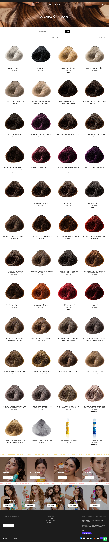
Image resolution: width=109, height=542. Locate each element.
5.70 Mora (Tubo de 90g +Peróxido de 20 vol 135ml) (94, 168)
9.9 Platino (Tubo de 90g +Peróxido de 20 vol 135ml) (41, 441)
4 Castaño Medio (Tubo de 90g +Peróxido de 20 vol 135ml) (94, 102)
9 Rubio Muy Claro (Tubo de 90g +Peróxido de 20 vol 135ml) (94, 372)
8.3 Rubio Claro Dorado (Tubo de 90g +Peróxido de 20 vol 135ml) (41, 372)
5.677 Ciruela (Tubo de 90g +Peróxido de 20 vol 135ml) (68, 168)
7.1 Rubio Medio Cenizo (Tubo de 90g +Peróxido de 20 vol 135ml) (68, 272)
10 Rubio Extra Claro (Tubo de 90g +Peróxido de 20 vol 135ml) (67, 68)
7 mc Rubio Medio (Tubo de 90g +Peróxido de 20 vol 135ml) (14, 272)
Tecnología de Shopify (55, 538)
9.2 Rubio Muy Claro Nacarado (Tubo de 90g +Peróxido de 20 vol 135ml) (68, 407)
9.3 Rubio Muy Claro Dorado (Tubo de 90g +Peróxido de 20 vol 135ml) (14, 441)
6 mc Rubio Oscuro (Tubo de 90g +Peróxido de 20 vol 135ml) (41, 203)
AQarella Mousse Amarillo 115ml (68, 440)
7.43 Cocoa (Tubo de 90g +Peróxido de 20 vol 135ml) (14, 305)
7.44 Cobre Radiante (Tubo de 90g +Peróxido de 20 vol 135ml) (41, 305)
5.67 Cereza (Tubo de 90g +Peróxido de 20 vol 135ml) (41, 168)
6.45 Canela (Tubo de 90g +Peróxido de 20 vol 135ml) (67, 237)
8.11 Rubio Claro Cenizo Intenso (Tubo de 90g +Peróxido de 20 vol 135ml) (94, 339)
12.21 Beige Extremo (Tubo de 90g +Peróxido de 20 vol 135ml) (41, 102)
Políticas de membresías (51, 520)
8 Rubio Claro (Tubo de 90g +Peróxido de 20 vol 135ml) (41, 339)
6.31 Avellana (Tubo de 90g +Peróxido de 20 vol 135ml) (14, 237)
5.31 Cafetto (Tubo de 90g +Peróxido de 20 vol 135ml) (94, 135)
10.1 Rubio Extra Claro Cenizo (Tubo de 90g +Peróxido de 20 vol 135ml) (94, 68)
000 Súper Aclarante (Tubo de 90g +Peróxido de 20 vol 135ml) (14, 68)
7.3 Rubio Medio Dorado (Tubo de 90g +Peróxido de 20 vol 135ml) (94, 272)
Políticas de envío (49, 518)
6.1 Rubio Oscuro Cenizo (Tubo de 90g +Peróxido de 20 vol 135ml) (94, 203)
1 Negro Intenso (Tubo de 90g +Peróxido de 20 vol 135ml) (41, 68)
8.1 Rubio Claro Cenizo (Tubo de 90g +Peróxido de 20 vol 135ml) (68, 339)
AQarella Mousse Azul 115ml (94, 440)
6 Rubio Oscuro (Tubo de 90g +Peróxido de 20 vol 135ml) (68, 203)
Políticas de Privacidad (50, 516)
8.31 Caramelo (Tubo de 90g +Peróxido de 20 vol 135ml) (68, 372)
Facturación (48, 522)
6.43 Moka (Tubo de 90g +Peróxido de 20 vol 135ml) (41, 237)
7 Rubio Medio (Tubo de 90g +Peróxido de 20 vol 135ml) (41, 272)
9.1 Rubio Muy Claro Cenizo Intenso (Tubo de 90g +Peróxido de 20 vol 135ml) (14, 407)
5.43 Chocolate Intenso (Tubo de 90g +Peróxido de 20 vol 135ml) (14, 168)
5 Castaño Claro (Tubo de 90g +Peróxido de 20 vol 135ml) (68, 135)
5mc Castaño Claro (14, 202)
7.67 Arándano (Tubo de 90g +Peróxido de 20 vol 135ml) (94, 305)
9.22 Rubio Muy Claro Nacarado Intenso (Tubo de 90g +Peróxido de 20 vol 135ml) (95, 407)
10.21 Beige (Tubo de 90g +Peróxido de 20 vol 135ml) (14, 102)
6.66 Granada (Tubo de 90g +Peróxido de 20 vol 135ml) (94, 237)
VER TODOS (8, 477)
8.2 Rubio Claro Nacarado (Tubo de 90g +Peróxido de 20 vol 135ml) (14, 372)
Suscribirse (8, 525)
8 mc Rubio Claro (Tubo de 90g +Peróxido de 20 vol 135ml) (14, 339)
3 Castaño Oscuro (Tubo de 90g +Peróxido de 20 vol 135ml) (68, 102)
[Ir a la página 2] (58, 448)
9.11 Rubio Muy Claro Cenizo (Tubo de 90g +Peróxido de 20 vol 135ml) (41, 407)
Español (16, 538)
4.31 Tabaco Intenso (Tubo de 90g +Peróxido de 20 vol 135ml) (14, 135)
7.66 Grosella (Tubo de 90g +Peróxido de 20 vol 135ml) (68, 305)
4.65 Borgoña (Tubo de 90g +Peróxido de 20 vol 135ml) (41, 135)
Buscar (67, 31)
